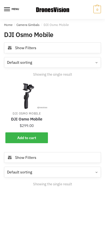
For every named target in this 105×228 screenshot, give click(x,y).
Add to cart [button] (26, 137)
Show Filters (25, 47)
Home (8, 25)
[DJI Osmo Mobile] (26, 96)
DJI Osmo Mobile (27, 113)
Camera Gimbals (28, 25)
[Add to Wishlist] (41, 89)
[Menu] (7, 9)
